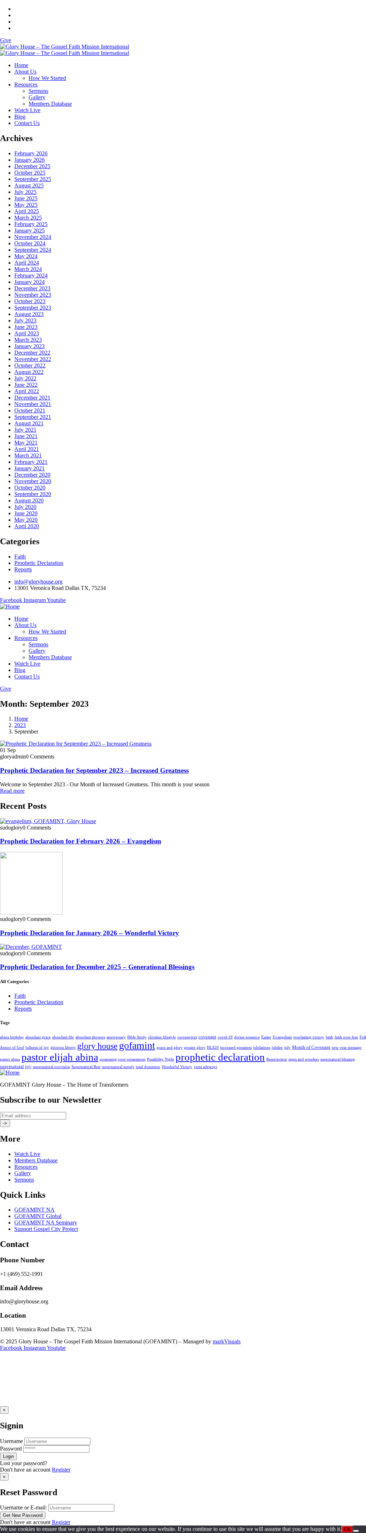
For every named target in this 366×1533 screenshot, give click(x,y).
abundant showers (90, 1037)
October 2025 (29, 173)
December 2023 (32, 288)
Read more (12, 791)
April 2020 (26, 526)
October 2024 (29, 243)
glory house (97, 1046)
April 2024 (26, 263)
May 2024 (26, 256)
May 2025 (26, 205)
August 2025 (29, 185)
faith (329, 1037)
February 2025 (31, 224)
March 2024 (28, 269)
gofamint (137, 1045)
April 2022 (26, 391)
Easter (266, 1037)
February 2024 (31, 275)
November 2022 (32, 359)
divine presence (247, 1037)
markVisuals (227, 1341)
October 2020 (29, 488)
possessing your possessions (122, 1059)
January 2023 (29, 346)
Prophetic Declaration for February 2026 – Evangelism (80, 841)
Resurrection (276, 1059)
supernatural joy (15, 1066)
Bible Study (137, 1037)
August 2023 (29, 314)
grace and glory (170, 1047)
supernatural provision (51, 1067)
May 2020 (26, 520)
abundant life (63, 1037)
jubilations (261, 1047)
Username (11, 1441)
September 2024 (32, 250)
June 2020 (26, 513)
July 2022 (25, 378)
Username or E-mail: (23, 1507)
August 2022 (29, 372)
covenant (207, 1036)
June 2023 (26, 327)
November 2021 (32, 404)
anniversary (116, 1037)
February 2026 (31, 153)
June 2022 (26, 385)
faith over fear (346, 1037)
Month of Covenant (311, 1047)
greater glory (195, 1047)
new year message (346, 1047)
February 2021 (31, 462)
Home (21, 719)
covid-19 (225, 1037)
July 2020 (25, 507)
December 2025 (32, 166)
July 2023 (25, 320)
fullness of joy (37, 1047)
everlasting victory (308, 1037)
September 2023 (32, 308)
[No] (356, 1531)
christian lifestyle (162, 1037)
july (287, 1047)
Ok (347, 1529)
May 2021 (26, 443)
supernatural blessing (337, 1059)
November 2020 (32, 481)
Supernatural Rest (85, 1067)
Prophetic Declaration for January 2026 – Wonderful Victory (89, 933)
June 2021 (26, 436)
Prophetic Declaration (38, 563)
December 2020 (32, 475)
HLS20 (213, 1047)
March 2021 (28, 455)
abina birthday (12, 1037)
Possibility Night (160, 1059)
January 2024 (29, 282)
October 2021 (29, 410)
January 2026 (29, 160)
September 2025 (32, 179)
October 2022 (29, 365)
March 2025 (28, 218)
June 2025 (26, 198)
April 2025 (26, 211)
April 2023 (26, 333)
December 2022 (32, 353)
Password (11, 1449)
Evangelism (282, 1037)
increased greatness (236, 1047)
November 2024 (32, 237)
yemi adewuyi (205, 1067)
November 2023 (32, 295)
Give (5, 40)
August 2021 (29, 423)
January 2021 (29, 468)
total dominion (148, 1067)
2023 (20, 725)
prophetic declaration (220, 1057)
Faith (20, 556)
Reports (23, 569)
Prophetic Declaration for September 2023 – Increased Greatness (94, 770)
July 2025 (25, 192)
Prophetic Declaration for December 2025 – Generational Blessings (97, 967)
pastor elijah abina (59, 1057)
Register (61, 1470)
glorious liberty (63, 1047)
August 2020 (29, 500)
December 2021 (32, 398)
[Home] (10, 606)
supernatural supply (118, 1067)
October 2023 (29, 301)
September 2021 (32, 417)
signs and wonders (303, 1059)
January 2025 (29, 230)
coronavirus (187, 1037)
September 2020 (32, 494)
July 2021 (25, 430)
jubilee (277, 1047)
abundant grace (38, 1037)
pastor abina (10, 1059)
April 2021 (26, 449)
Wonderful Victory (177, 1067)
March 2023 (28, 340)
